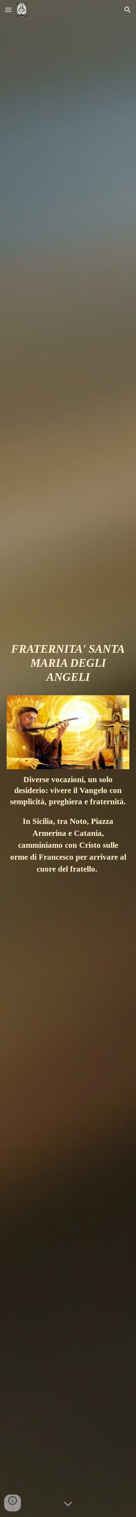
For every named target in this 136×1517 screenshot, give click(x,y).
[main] (68, 666)
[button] (8, 9)
